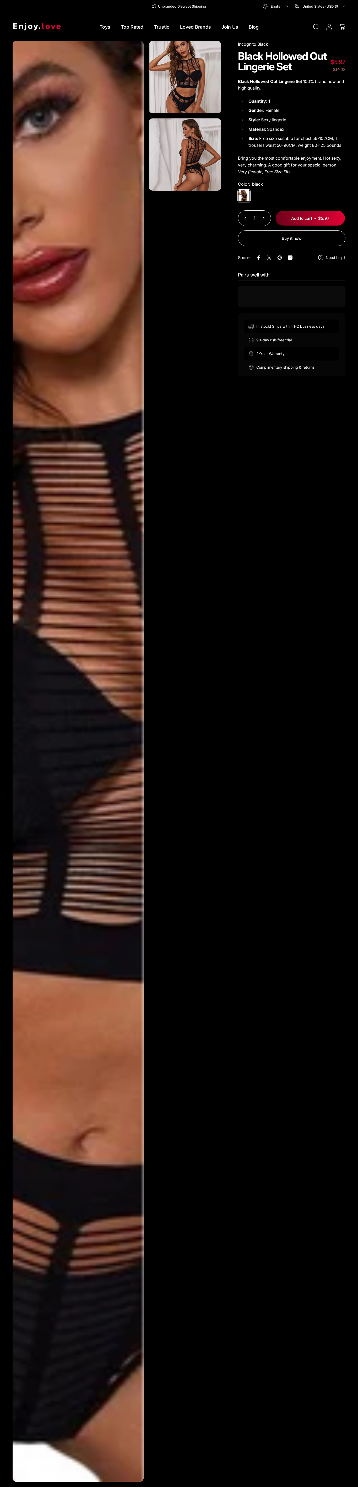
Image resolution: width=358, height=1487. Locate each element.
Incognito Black (253, 44)
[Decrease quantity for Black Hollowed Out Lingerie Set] (244, 218)
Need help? (335, 257)
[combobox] (276, 6)
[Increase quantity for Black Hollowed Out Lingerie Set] (265, 218)
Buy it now (292, 238)
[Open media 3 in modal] (185, 154)
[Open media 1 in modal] (78, 761)
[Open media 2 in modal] (185, 77)
